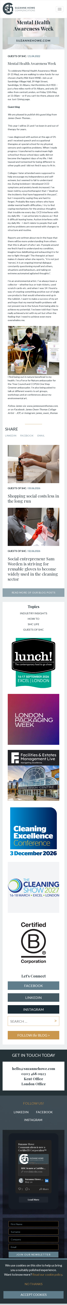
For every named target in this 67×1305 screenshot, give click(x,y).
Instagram (33, 1009)
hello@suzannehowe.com (33, 1068)
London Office (33, 1083)
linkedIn (33, 997)
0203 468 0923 (33, 1073)
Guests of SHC (33, 629)
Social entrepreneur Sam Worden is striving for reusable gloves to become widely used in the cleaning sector (33, 569)
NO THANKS (33, 1284)
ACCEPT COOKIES (34, 1295)
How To (33, 618)
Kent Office (33, 1078)
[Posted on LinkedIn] (47, 1181)
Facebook (27, 435)
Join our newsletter (33, 1254)
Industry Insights (33, 613)
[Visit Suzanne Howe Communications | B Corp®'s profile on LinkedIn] (21, 1180)
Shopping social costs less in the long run (33, 498)
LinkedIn (10, 435)
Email (41, 435)
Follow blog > (33, 1035)
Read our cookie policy (47, 1274)
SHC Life (33, 624)
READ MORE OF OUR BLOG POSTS (33, 592)
